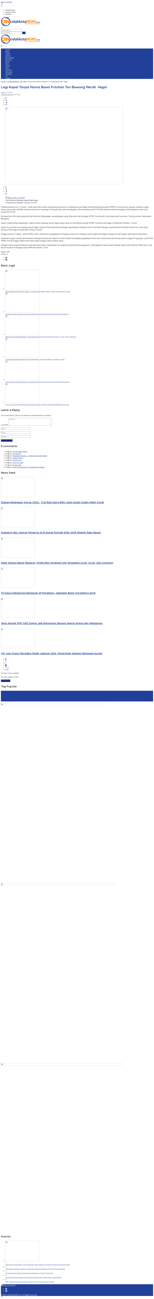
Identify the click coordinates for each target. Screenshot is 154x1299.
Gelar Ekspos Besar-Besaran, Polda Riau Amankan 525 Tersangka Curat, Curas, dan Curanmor (40, 337)
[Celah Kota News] (20, 26)
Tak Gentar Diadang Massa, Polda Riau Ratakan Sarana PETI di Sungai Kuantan (35, 1269)
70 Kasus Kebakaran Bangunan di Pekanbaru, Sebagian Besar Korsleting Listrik (34, 359)
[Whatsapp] (6, 105)
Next (7, 669)
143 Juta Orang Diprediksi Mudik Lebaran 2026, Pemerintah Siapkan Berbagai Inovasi (37, 405)
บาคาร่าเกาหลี (18, 463)
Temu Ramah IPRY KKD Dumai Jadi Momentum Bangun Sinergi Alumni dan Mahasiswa (37, 382)
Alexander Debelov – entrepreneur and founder (30, 456)
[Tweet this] (6, 100)
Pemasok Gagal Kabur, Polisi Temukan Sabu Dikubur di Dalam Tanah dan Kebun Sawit (37, 1265)
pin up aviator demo (20, 451)
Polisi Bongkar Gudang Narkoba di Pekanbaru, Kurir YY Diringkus (29, 1273)
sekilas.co (8, 694)
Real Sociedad (10, 700)
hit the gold (17, 465)
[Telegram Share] (6, 102)
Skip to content (6, 2)
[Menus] (1, 4)
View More (5, 681)
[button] (23, 33)
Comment (4, 425)
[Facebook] (6, 258)
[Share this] (5, 98)
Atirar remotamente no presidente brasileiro (29, 467)
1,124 (7, 667)
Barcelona (9, 698)
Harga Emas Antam (12, 692)
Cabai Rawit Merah (12, 696)
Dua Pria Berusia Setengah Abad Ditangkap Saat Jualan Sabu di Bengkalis (33, 1277)
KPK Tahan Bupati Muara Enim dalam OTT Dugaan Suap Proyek (29, 1282)
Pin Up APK (17, 454)
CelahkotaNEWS (7, 95)
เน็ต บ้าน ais (17, 460)
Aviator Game (18, 458)
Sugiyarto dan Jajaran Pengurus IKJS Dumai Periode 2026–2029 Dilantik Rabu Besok (37, 314)
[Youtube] (6, 260)
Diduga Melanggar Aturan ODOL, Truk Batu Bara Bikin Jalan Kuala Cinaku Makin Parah (37, 291)
